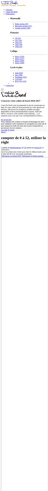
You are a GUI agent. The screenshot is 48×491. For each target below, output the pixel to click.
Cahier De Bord (11, 12)
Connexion (10, 85)
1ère (18, 75)
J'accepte (4, 130)
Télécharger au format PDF (11, 156)
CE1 (18, 40)
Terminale (21, 77)
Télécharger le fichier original (32, 156)
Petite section (21, 24)
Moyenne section (23, 26)
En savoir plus (6, 120)
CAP (18, 79)
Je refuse (11, 130)
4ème (19, 61)
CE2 (18, 42)
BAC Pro (20, 81)
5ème (19, 59)
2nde (19, 73)
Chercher (9, 10)
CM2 (18, 47)
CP (18, 38)
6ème (19, 57)
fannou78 (37, 148)
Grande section (22, 28)
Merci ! (3, 132)
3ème (19, 63)
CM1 (18, 44)
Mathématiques (15, 148)
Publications (10, 14)
